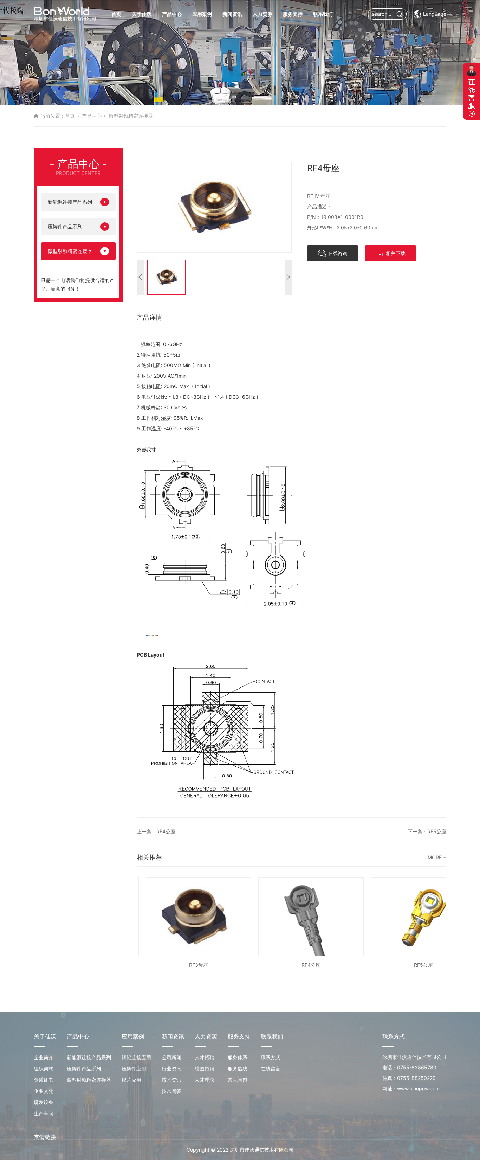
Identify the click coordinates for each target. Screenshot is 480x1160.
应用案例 (202, 14)
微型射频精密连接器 (131, 116)
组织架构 (43, 1068)
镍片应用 (131, 1080)
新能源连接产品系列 (70, 202)
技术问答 (171, 1091)
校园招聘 (204, 1068)
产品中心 (172, 14)
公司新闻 (171, 1057)
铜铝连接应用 (136, 1057)
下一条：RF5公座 (427, 831)
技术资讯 (171, 1080)
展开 (471, 91)
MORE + (437, 857)
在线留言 (270, 1068)
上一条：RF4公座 (156, 831)
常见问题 (237, 1080)
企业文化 (43, 1091)
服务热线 (237, 1068)
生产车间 (43, 1113)
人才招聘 (204, 1057)
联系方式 (270, 1057)
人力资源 (262, 14)
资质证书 (43, 1080)
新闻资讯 (232, 14)
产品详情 (149, 317)
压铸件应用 (134, 1068)
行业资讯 (171, 1068)
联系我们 (323, 14)
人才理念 (204, 1080)
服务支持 (293, 14)
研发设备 (43, 1102)
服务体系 (237, 1057)
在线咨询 (338, 253)
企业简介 (43, 1057)
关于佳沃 (141, 14)
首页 (116, 14)
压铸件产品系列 (65, 226)
